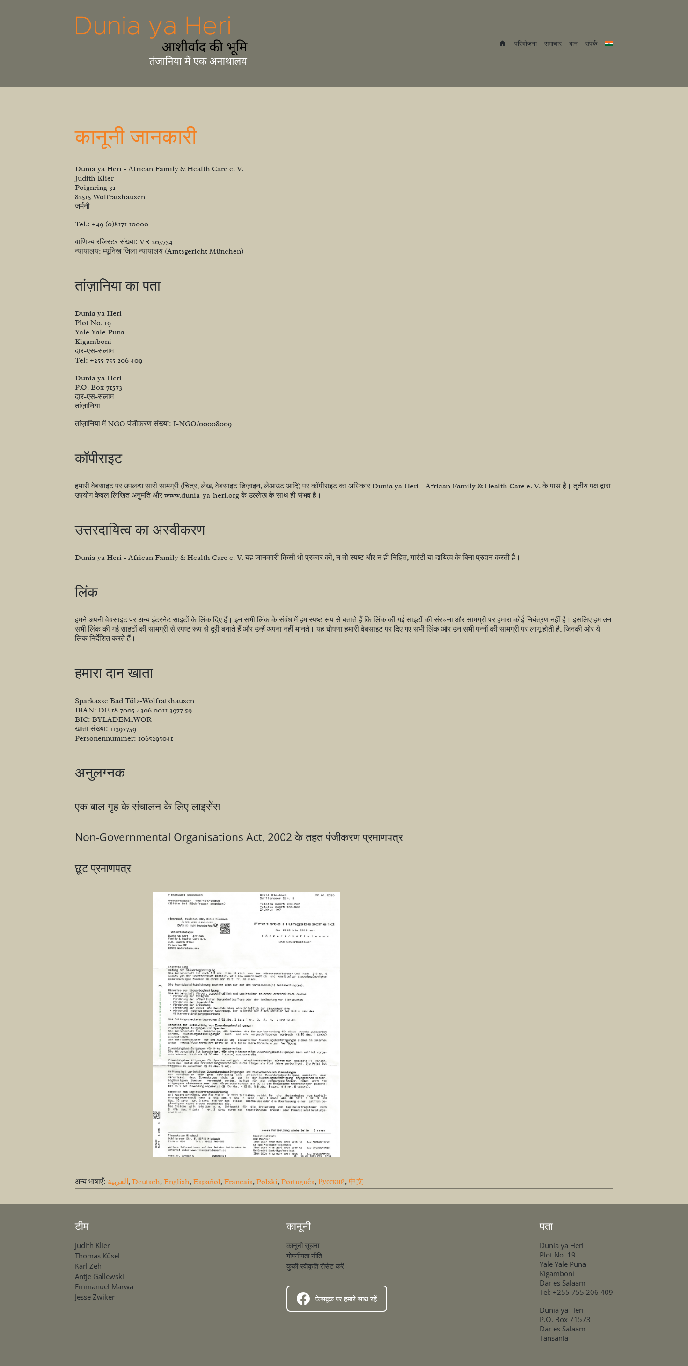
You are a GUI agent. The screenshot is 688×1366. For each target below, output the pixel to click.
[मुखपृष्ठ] (162, 43)
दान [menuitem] (573, 43)
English (177, 1181)
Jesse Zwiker (95, 1296)
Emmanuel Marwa (104, 1286)
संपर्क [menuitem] (591, 43)
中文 (356, 1181)
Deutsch (146, 1181)
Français (238, 1181)
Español (206, 1181)
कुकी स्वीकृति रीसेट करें (315, 1266)
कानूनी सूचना (302, 1245)
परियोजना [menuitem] (525, 43)
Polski (267, 1181)
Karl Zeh (88, 1266)
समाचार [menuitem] (553, 43)
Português (298, 1181)
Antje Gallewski (99, 1276)
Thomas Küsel (97, 1255)
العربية (118, 1181)
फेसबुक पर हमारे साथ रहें (346, 1298)
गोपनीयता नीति (304, 1255)
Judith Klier (92, 1245)
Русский (331, 1181)
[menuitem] (502, 44)
